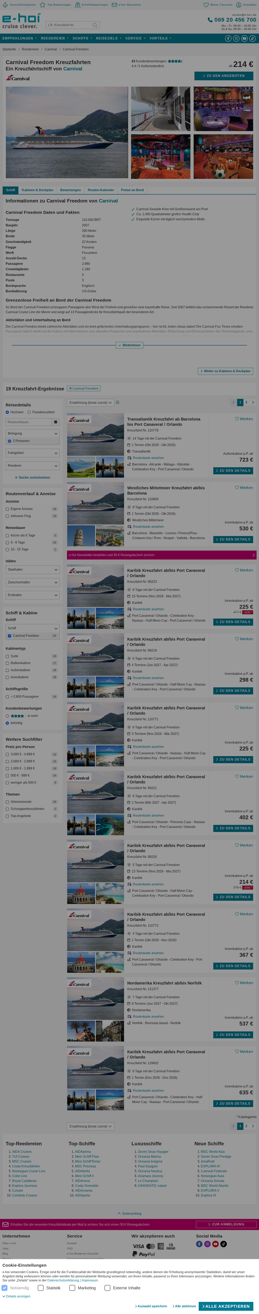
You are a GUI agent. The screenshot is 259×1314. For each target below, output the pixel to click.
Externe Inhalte (126, 1288)
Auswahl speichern (152, 1306)
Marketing (87, 1288)
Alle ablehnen (185, 1306)
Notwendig (19, 1288)
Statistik (53, 1288)
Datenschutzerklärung (63, 1280)
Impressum (90, 1280)
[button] (16, 1296)
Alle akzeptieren (227, 1306)
